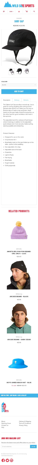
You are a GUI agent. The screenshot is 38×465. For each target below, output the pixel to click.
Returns (25, 100)
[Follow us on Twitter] (7, 460)
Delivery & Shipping (25, 421)
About (3, 421)
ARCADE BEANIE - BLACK (19, 296)
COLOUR (4, 81)
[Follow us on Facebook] (3, 460)
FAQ (2, 427)
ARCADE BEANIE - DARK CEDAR (19, 339)
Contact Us (4, 425)
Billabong (19, 294)
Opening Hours (6, 423)
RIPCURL (19, 249)
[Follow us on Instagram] (11, 460)
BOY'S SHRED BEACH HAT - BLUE (19, 382)
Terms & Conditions (25, 423)
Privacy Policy (23, 425)
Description (6, 100)
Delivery (16, 100)
